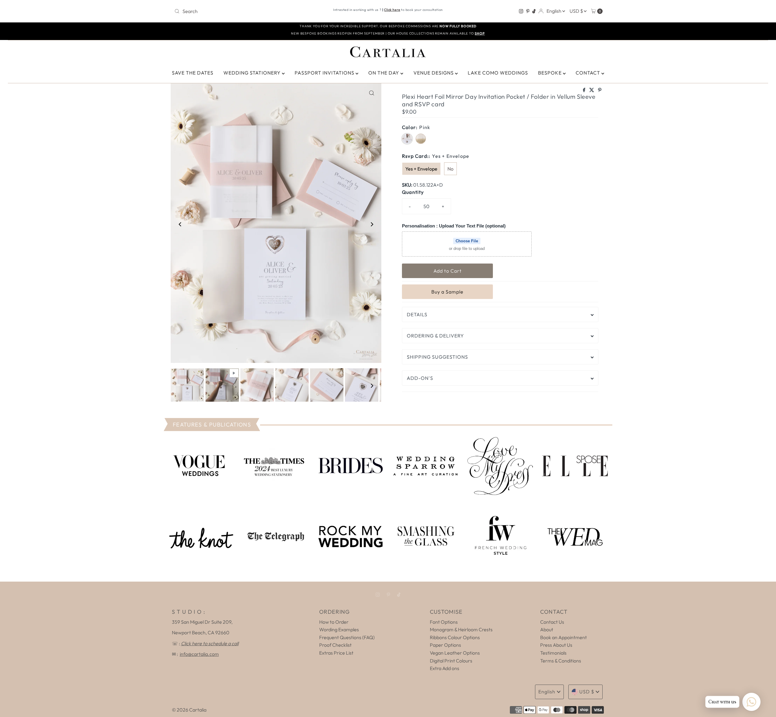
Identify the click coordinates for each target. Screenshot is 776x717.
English (554, 11)
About (546, 629)
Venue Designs (434, 73)
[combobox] (242, 11)
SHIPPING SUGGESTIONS (437, 357)
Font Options (444, 622)
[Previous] (180, 224)
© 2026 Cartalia (189, 710)
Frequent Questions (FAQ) (347, 637)
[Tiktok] (534, 11)
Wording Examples (339, 629)
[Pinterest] (528, 11)
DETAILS (417, 314)
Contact (588, 73)
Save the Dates (192, 73)
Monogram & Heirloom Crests (461, 629)
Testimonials (553, 653)
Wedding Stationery (252, 73)
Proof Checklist (335, 645)
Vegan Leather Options (455, 653)
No (450, 169)
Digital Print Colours (451, 661)
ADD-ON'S (420, 378)
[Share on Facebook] (584, 90)
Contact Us (552, 622)
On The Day (384, 73)
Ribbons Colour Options (455, 637)
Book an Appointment (563, 637)
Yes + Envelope (421, 169)
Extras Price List (336, 653)
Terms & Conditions (560, 661)
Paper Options (445, 645)
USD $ (577, 11)
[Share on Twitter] (592, 90)
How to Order (334, 622)
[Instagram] (521, 11)
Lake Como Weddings (498, 73)
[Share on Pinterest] (599, 90)
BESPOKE (550, 73)
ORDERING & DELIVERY (435, 336)
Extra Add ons (444, 668)
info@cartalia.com (199, 654)
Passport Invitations (325, 73)
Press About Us (556, 645)
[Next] (371, 224)
